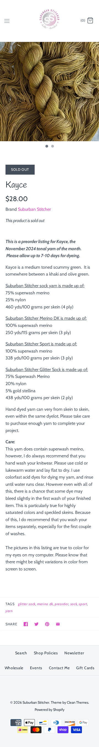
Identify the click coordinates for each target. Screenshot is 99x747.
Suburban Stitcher (34, 209)
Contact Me (59, 667)
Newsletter (74, 652)
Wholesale (14, 667)
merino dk (45, 604)
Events (36, 667)
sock (73, 604)
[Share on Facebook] (26, 624)
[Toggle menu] (7, 20)
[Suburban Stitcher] (49, 21)
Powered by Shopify (49, 710)
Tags (10, 604)
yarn (9, 611)
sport (83, 604)
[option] (49, 91)
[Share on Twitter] (36, 624)
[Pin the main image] (47, 624)
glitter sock (26, 604)
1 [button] (46, 147)
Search (21, 652)
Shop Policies (46, 652)
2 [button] (52, 147)
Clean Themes (77, 702)
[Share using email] (58, 624)
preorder (61, 604)
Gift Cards (85, 667)
